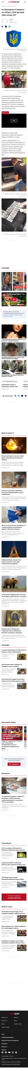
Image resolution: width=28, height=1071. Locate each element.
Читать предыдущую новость (9, 381)
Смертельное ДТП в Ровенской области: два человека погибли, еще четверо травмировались (13, 865)
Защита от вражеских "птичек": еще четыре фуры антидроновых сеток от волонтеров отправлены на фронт (12, 745)
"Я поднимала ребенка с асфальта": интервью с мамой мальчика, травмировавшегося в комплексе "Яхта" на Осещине (13, 799)
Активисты (4, 1043)
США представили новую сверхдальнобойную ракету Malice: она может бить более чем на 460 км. (13, 879)
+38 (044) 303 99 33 (14, 898)
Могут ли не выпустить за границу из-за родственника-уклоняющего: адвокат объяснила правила (14, 527)
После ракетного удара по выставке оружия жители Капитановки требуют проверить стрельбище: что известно (14, 681)
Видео (15, 1017)
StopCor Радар (5, 1027)
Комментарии (9, 396)
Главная (4, 6)
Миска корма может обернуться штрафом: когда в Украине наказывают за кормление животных (14, 666)
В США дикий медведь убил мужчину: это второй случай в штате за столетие (14, 595)
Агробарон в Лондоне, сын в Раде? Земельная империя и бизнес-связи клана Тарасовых (13, 943)
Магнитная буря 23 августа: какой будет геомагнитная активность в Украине (12, 458)
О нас (3, 1034)
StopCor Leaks (7, 906)
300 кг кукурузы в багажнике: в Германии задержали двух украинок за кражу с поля (13, 850)
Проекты (4, 1017)
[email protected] (16, 1064)
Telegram (6, 315)
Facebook (11, 315)
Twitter (20, 315)
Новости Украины (11, 6)
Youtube (16, 315)
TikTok (10, 316)
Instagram (5, 316)
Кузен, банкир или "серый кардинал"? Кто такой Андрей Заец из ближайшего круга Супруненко (14, 928)
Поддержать (15, 764)
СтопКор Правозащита (8, 1037)
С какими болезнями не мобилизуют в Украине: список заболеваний (14, 651)
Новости (4, 1021)
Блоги (15, 1021)
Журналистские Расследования (10, 1040)
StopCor (11, 19)
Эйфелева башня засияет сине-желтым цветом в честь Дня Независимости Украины (11, 562)
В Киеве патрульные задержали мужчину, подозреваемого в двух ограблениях (12, 492)
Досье (3, 1024)
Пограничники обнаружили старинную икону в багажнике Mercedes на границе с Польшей (12, 631)
